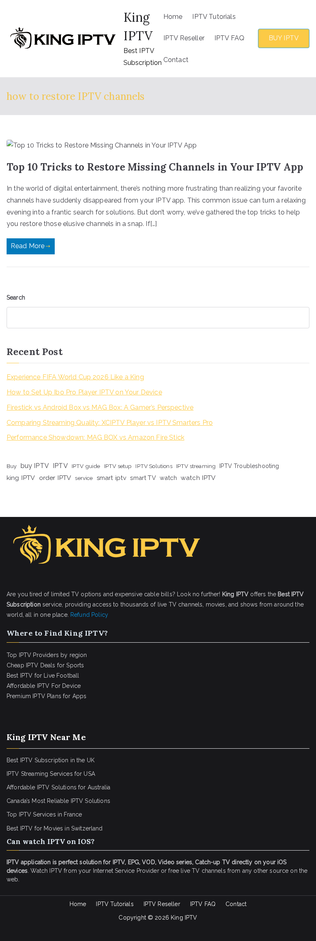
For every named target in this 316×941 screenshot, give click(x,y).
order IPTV (55, 478)
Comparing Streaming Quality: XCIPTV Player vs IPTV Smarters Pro (110, 423)
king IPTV (21, 478)
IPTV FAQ (229, 38)
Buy (11, 466)
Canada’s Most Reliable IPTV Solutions (58, 801)
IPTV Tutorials (213, 17)
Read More (27, 246)
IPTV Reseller (183, 38)
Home (173, 17)
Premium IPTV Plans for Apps (46, 696)
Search (16, 297)
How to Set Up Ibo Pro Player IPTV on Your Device (84, 392)
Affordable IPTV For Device (44, 686)
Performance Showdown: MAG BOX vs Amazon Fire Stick (95, 437)
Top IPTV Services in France (44, 814)
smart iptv (112, 478)
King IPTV (184, 917)
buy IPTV (35, 466)
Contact (175, 60)
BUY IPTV (284, 38)
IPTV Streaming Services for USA (51, 773)
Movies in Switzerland (73, 828)
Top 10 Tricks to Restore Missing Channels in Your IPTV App (155, 167)
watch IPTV (198, 478)
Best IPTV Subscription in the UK (51, 760)
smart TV (143, 477)
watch (168, 477)
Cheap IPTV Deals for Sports (45, 665)
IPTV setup (118, 466)
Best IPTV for (24, 828)
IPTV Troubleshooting (249, 466)
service (84, 478)
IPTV (60, 466)
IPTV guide (86, 466)
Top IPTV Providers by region (47, 655)
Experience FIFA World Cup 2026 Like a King (75, 377)
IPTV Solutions (153, 466)
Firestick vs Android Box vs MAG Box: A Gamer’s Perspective (100, 407)
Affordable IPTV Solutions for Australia (58, 787)
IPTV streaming (196, 466)
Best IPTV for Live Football (43, 675)
